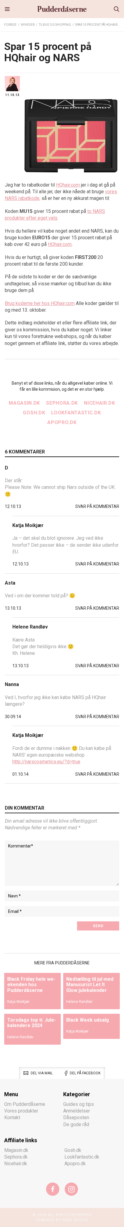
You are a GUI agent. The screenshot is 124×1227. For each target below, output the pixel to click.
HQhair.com (68, 185)
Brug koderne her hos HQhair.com (40, 303)
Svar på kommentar (97, 506)
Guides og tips (78, 1104)
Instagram (71, 1189)
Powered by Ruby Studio (62, 1220)
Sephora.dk (62, 403)
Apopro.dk (61, 422)
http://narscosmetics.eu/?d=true (46, 761)
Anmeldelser (76, 1111)
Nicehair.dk (99, 403)
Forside (10, 24)
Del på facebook (85, 1073)
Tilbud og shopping (55, 24)
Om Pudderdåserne (24, 1104)
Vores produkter (21, 1111)
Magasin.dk (24, 403)
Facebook (52, 1189)
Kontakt (12, 1117)
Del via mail (42, 1073)
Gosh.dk (34, 413)
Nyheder (28, 24)
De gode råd (76, 1124)
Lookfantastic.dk (76, 413)
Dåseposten (76, 1117)
